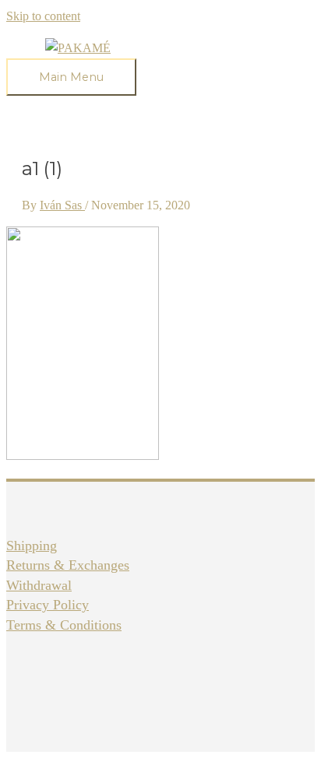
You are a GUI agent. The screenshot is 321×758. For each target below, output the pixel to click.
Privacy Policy (47, 604)
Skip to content (43, 16)
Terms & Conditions (64, 625)
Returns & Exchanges (67, 565)
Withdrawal (39, 585)
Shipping (31, 545)
